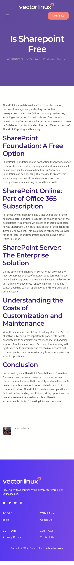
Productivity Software (55, 59)
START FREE (58, 16)
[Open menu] (7, 16)
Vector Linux (37, 548)
